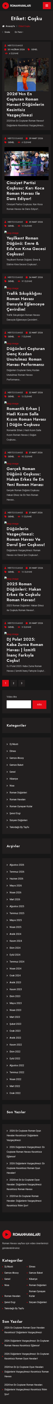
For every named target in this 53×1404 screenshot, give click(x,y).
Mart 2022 (15, 1086)
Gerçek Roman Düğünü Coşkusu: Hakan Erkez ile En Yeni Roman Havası (25, 477)
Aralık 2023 (15, 982)
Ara (39, 704)
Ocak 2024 (15, 975)
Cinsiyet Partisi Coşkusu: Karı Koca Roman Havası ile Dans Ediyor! (25, 191)
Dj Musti (14, 744)
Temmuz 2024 (17, 961)
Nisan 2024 (15, 968)
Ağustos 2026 (17, 864)
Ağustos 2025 (17, 906)
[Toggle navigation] (47, 5)
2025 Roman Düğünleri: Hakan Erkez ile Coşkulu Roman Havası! (24, 592)
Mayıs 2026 (16, 885)
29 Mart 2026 (36, 138)
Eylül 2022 (15, 1058)
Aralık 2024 (15, 934)
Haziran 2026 (16, 878)
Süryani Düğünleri (18, 820)
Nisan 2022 (15, 1079)
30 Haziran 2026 (16, 49)
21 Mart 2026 (36, 452)
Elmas (13, 751)
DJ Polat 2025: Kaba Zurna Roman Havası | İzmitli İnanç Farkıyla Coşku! (25, 649)
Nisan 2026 (15, 892)
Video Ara (12, 696)
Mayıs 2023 (16, 1003)
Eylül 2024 (15, 954)
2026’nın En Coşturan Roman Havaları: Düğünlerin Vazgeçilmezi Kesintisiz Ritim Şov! (24, 1201)
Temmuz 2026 (17, 871)
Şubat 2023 (15, 1024)
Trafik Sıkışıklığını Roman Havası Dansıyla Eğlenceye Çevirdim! (25, 301)
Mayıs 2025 (16, 920)
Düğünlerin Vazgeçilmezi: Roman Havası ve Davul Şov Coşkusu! (26, 537)
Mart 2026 (15, 899)
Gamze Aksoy (17, 758)
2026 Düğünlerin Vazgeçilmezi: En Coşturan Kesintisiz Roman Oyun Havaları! (26, 1168)
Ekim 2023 (15, 996)
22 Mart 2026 (36, 332)
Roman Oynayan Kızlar (21, 806)
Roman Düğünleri (18, 792)
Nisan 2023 (15, 1010)
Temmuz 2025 (17, 913)
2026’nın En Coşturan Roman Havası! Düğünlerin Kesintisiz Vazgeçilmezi (25, 104)
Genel (34, 49)
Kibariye (14, 778)
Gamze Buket (16, 765)
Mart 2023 (15, 1017)
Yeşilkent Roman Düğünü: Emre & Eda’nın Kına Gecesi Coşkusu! (26, 246)
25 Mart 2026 (36, 221)
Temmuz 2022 (17, 1072)
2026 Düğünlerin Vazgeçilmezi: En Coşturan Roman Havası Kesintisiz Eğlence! (26, 1152)
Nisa (12, 785)
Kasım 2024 (16, 941)
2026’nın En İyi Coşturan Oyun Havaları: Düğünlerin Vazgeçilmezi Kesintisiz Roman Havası (24, 1184)
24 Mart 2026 (36, 277)
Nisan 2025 (15, 927)
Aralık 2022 (15, 1037)
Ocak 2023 (15, 1030)
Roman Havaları (17, 799)
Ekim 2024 (15, 947)
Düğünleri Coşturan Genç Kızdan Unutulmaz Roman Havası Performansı (26, 356)
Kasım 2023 (16, 989)
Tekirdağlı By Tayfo (19, 827)
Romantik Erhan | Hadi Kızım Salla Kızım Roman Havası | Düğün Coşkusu (26, 417)
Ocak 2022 (15, 1093)
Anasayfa (10, 26)
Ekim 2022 (15, 1051)
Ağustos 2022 (17, 1065)
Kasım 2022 (16, 1044)
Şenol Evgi (15, 813)
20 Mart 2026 (36, 567)
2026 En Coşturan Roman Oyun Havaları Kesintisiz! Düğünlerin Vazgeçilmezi (24, 1135)
